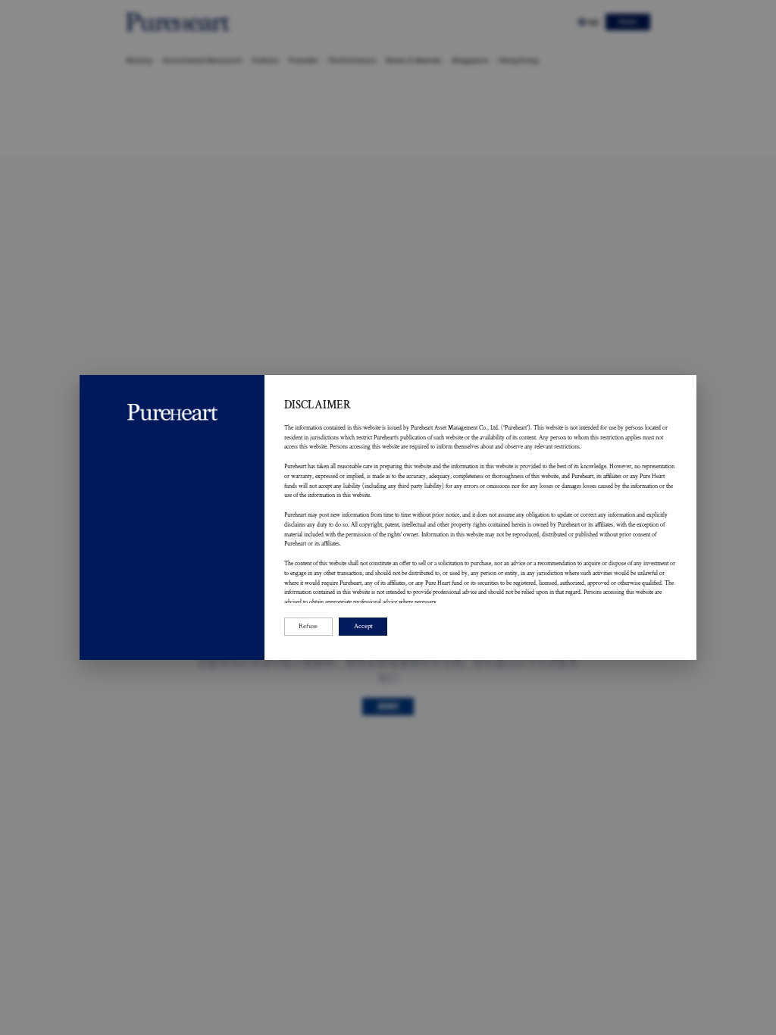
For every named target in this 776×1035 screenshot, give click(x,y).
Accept (363, 626)
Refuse (308, 626)
